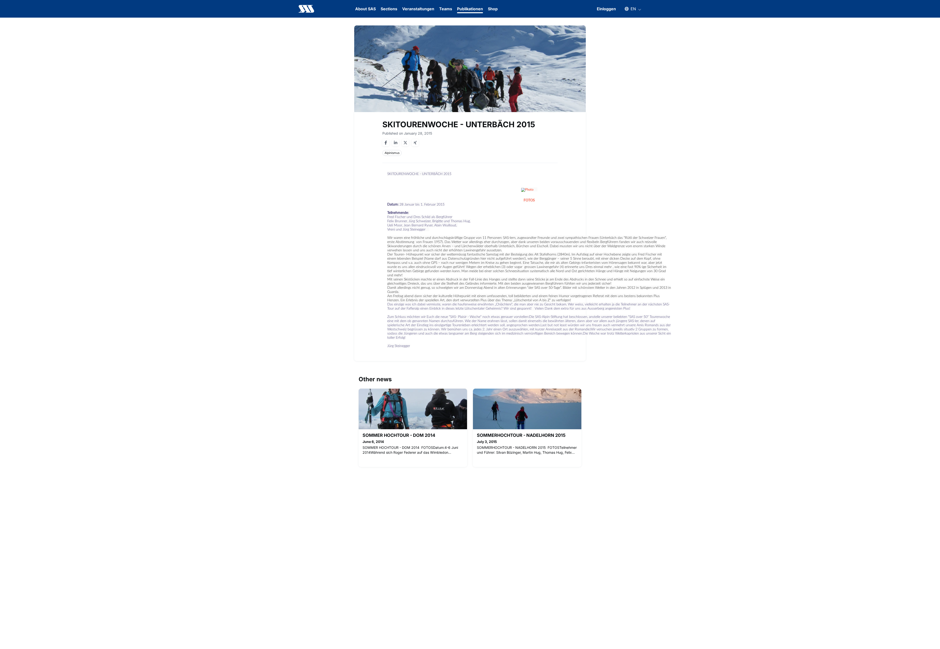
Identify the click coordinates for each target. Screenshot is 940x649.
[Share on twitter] (405, 142)
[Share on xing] (415, 142)
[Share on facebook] (385, 142)
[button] (630, 9)
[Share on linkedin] (395, 142)
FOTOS (529, 200)
